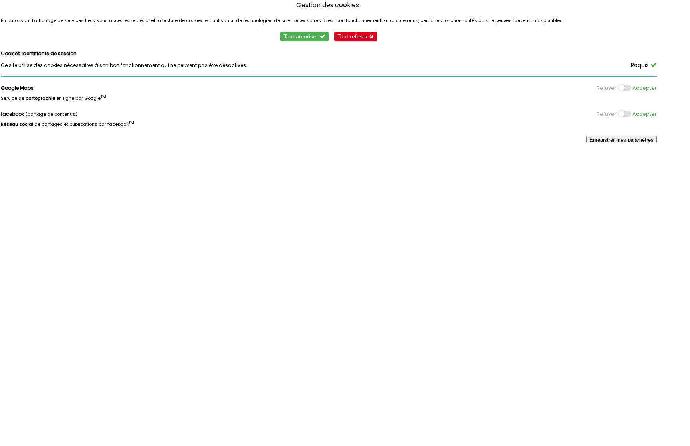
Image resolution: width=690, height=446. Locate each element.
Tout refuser (353, 36)
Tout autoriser (302, 36)
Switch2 (620, 114)
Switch (619, 88)
